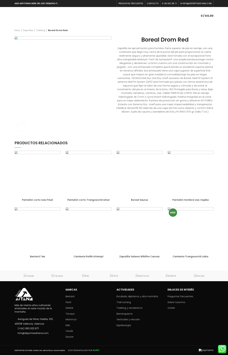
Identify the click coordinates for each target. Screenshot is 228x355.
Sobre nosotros (176, 302)
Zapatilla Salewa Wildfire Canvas (139, 256)
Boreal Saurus (139, 199)
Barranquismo (125, 313)
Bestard (70, 296)
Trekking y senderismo (130, 308)
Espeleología (124, 325)
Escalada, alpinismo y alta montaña (137, 296)
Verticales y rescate (128, 319)
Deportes (28, 30)
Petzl (68, 302)
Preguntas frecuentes (180, 296)
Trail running (124, 302)
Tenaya (70, 313)
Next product (211, 30)
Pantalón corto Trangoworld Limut (88, 199)
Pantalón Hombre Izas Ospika (190, 199)
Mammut (71, 319)
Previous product (205, 30)
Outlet (171, 308)
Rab (68, 325)
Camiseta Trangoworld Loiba (190, 256)
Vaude (69, 331)
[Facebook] (113, 3)
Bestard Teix (37, 256)
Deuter (70, 336)
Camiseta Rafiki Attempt (88, 256)
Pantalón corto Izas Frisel (37, 199)
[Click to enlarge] (21, 127)
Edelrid (69, 308)
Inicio (17, 30)
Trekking (40, 30)
